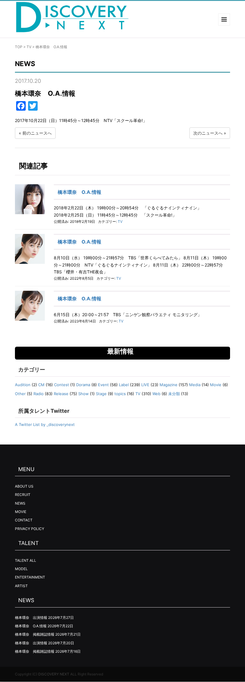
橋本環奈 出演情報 (31, 617)
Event (103, 384)
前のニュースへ (37, 133)
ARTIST (21, 586)
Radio (38, 393)
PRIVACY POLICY (29, 528)
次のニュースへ (208, 133)
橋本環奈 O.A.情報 (79, 192)
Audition (22, 384)
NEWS (20, 503)
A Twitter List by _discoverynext (45, 424)
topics (120, 393)
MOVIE (20, 511)
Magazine (168, 384)
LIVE (145, 384)
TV (29, 47)
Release (61, 393)
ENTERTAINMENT (30, 577)
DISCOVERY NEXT (53, 674)
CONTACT (24, 520)
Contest (61, 384)
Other (20, 393)
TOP (18, 47)
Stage (101, 393)
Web (156, 393)
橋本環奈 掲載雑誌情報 (34, 634)
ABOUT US (24, 486)
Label (124, 384)
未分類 (174, 393)
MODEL (21, 569)
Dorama (83, 384)
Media (194, 384)
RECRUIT (22, 494)
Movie (215, 384)
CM (41, 384)
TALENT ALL (25, 560)
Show (83, 393)
